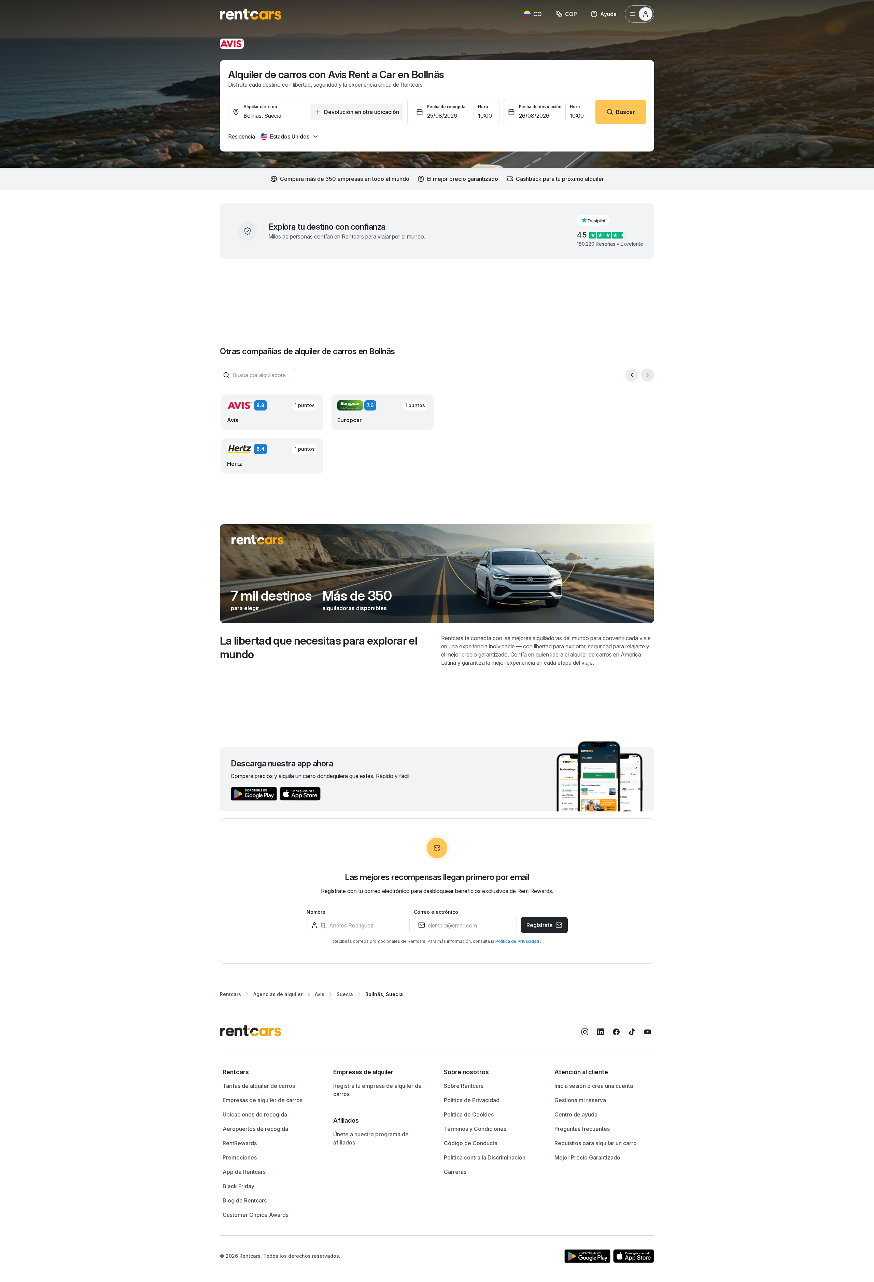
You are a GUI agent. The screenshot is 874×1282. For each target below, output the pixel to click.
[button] (599, 220)
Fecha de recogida (446, 106)
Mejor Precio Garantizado (587, 1157)
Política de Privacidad (517, 941)
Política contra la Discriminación (484, 1157)
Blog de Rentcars (245, 1200)
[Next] (647, 375)
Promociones (240, 1157)
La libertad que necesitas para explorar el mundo (318, 647)
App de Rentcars (244, 1171)
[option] (271, 1072)
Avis (319, 994)
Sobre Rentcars (463, 1085)
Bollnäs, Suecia (384, 994)
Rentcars (230, 994)
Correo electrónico (436, 912)
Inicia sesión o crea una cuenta (593, 1085)
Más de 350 (357, 596)
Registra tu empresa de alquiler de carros (377, 1089)
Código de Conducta (470, 1143)
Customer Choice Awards (255, 1214)
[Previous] (631, 375)
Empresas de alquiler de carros (262, 1100)
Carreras (455, 1171)
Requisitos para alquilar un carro (595, 1143)
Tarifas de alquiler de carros (259, 1085)
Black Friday (238, 1186)
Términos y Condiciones (475, 1128)
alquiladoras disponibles (354, 608)
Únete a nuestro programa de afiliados (371, 1138)
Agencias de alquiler (277, 994)
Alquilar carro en (260, 106)
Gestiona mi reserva (580, 1100)
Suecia (345, 994)
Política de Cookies (469, 1114)
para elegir (245, 608)
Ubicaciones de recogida (255, 1114)
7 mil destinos (271, 596)
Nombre (316, 912)
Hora (483, 106)
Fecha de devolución (540, 106)
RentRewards (240, 1143)
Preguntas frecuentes (582, 1128)
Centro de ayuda (575, 1114)
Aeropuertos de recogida (255, 1128)
